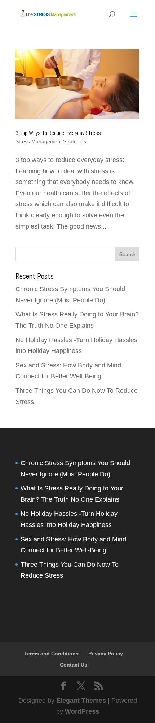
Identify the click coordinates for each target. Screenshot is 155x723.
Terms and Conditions (51, 653)
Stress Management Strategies (50, 141)
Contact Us (73, 665)
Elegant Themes (81, 700)
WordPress (82, 711)
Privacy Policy (105, 653)
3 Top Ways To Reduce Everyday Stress (58, 133)
